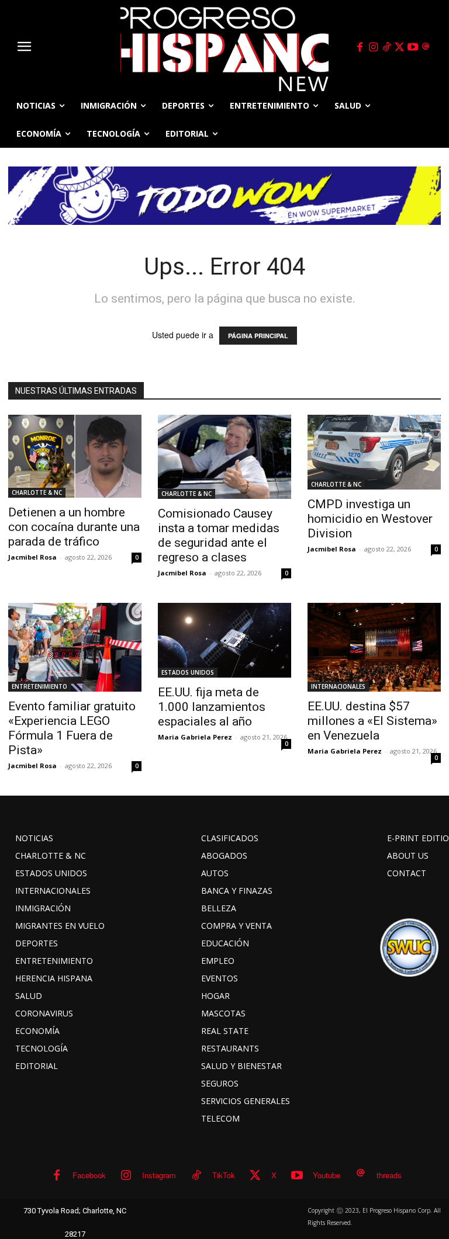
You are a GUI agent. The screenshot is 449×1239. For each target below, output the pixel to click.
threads (389, 1175)
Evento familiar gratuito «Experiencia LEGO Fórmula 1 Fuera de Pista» (72, 728)
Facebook (89, 1175)
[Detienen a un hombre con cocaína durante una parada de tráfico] (74, 456)
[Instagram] (373, 47)
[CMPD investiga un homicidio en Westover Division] (374, 452)
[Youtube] (412, 47)
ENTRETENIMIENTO (39, 686)
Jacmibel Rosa (32, 557)
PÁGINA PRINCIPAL (258, 335)
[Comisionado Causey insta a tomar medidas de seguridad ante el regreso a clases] (224, 457)
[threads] (426, 47)
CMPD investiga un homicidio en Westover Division (370, 518)
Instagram (159, 1175)
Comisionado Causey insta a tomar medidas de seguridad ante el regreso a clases (218, 535)
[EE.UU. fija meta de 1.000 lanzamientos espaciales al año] (224, 640)
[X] (399, 47)
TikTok (223, 1175)
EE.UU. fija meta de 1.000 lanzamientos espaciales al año (211, 706)
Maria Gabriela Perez (195, 737)
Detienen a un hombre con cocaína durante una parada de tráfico (74, 527)
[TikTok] (386, 47)
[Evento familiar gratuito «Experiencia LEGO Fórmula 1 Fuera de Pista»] (74, 647)
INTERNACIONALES (338, 686)
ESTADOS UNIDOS (187, 672)
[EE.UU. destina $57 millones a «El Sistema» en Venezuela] (374, 647)
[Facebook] (360, 47)
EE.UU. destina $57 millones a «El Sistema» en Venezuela (372, 720)
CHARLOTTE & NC (37, 492)
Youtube (326, 1175)
